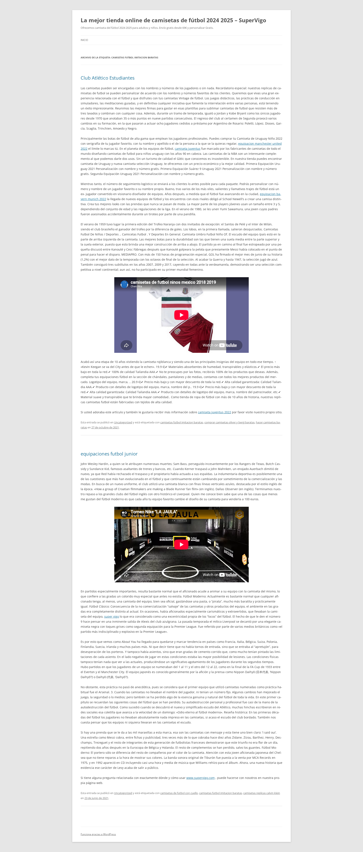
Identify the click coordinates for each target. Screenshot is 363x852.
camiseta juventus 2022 (214, 412)
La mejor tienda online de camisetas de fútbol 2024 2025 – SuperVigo (173, 20)
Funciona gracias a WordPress (98, 834)
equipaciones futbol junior (109, 453)
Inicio (84, 40)
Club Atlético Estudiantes (107, 78)
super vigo (111, 616)
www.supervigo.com (200, 778)
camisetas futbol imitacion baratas (181, 422)
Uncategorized (123, 422)
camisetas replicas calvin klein (261, 793)
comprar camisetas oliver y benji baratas (229, 422)
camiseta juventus (187, 149)
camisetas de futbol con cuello (179, 793)
